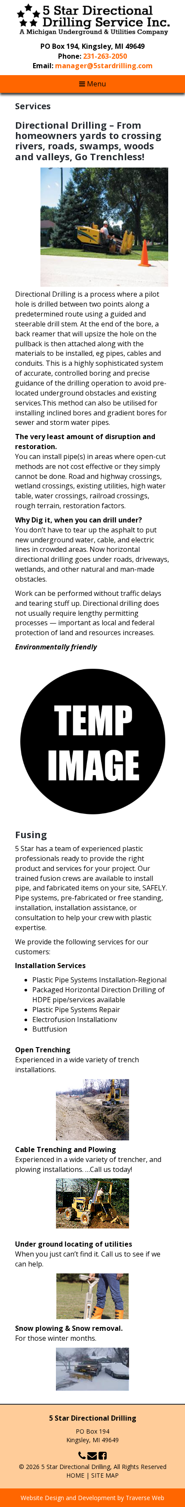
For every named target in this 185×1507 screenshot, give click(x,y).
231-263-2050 (105, 56)
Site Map (105, 1475)
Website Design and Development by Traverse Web (92, 1498)
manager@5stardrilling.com (104, 65)
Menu (95, 84)
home (75, 1475)
